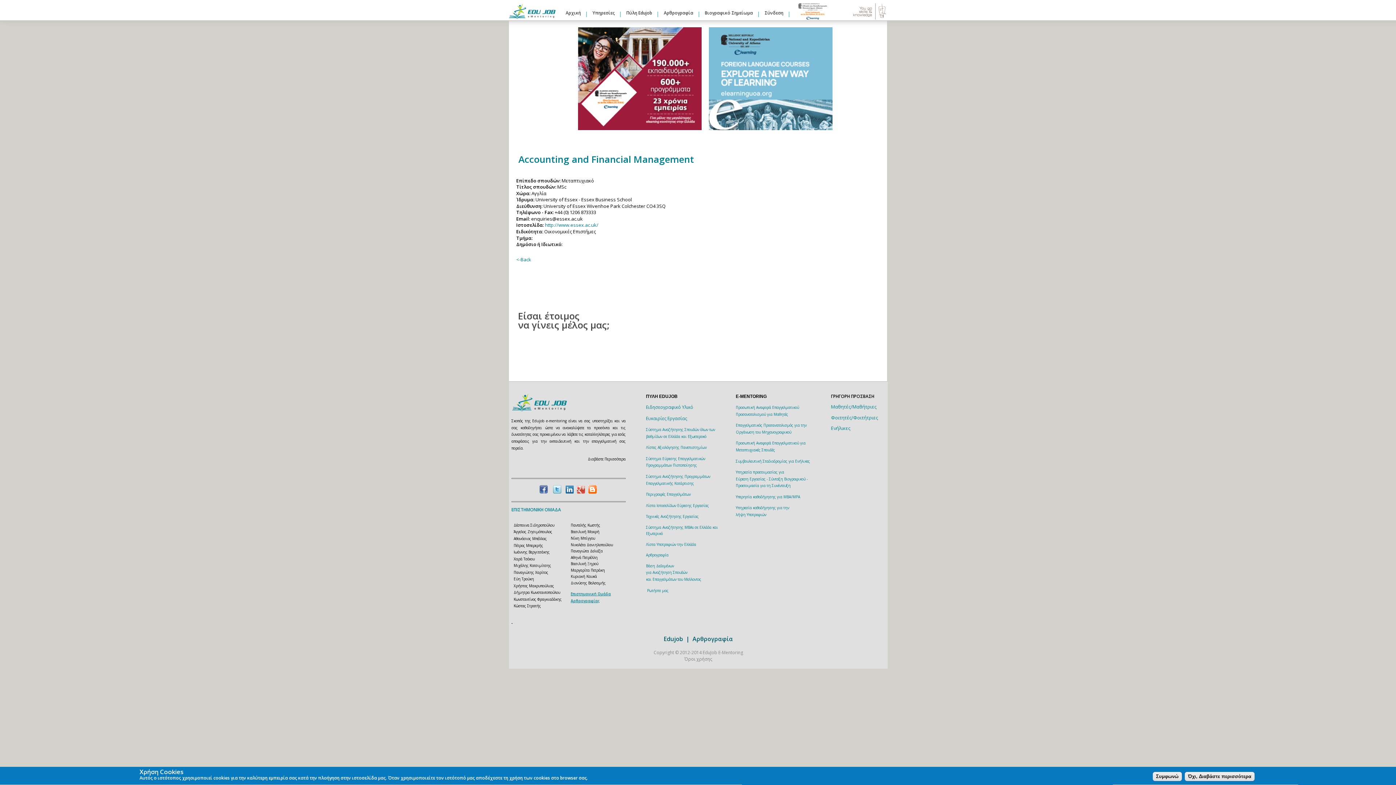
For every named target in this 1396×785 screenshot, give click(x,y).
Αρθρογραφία (678, 13)
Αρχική (573, 13)
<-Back (523, 259)
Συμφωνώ (1167, 776)
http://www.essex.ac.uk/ (571, 225)
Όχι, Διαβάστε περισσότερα (1219, 776)
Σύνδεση (774, 13)
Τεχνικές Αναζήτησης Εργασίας (672, 516)
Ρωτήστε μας (658, 590)
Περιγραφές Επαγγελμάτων (668, 494)
